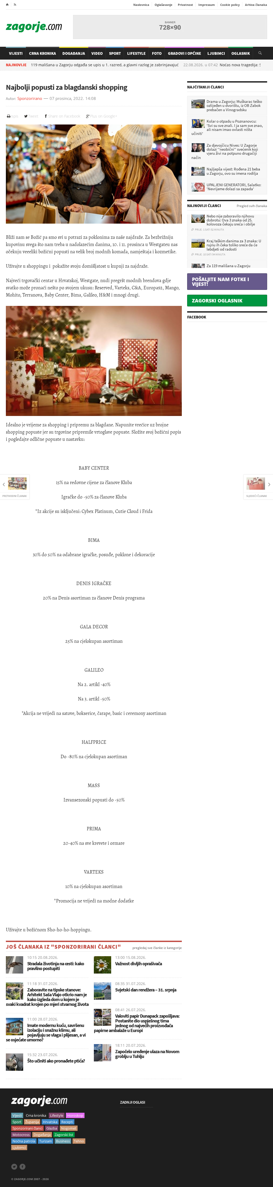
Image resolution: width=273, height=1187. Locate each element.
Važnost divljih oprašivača (138, 963)
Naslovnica (141, 5)
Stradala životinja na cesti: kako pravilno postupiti (55, 965)
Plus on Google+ (103, 116)
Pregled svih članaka (252, 206)
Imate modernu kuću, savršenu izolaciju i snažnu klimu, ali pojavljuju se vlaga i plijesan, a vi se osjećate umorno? (46, 1032)
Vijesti (16, 53)
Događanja (73, 53)
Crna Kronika (42, 53)
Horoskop (75, 1115)
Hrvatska (50, 1121)
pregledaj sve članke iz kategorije (157, 947)
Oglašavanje (163, 5)
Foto (157, 53)
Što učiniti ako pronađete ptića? (56, 1061)
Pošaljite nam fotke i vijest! (220, 281)
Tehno (79, 1141)
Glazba (51, 1128)
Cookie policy (230, 5)
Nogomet (68, 1128)
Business (63, 1141)
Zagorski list (64, 1134)
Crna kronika (36, 1115)
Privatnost (185, 5)
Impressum (206, 5)
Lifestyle (136, 53)
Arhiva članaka (256, 5)
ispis (14, 116)
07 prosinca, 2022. (67, 98)
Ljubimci (216, 53)
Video (97, 53)
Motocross (21, 1134)
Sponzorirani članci (27, 1128)
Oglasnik (240, 53)
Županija (32, 1121)
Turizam (45, 1141)
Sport (115, 53)
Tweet (33, 116)
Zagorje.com (34, 26)
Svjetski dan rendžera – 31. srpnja (145, 990)
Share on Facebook (64, 116)
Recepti (67, 1121)
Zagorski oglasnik (217, 300)
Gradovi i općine (184, 53)
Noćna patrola (24, 1141)
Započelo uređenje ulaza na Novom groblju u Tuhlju (147, 1053)
